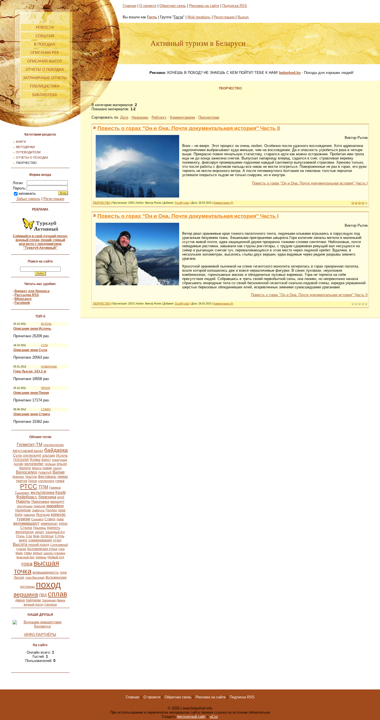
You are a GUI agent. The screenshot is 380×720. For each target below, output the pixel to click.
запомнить (27, 193)
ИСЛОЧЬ (46, 323)
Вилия (59, 472)
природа (39, 506)
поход (48, 584)
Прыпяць (39, 527)
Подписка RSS (234, 6)
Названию (140, 117)
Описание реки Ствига (31, 414)
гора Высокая (35, 577)
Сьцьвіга (37, 519)
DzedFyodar (182, 202)
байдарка (56, 450)
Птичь (20, 536)
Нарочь (23, 501)
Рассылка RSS (26, 295)
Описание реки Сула (30, 350)
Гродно (51, 510)
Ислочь (62, 456)
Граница (55, 487)
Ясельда (43, 515)
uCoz (214, 716)
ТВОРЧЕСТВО (26, 162)
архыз (38, 553)
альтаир (48, 456)
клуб (60, 497)
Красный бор (25, 557)
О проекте (147, 6)
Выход (243, 17)
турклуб (44, 472)
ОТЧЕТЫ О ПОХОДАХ (32, 157)
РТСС (28, 486)
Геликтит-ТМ (29, 444)
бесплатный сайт (191, 716)
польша (50, 464)
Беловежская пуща (42, 549)
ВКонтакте (23, 299)
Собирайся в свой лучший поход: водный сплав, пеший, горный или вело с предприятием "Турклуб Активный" (40, 242)
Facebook (22, 303)
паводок (29, 514)
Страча (26, 528)
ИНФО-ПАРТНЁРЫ (40, 634)
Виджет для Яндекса (32, 291)
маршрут (57, 502)
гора (27, 564)
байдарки (33, 600)
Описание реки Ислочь (32, 329)
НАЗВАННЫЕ (49, 366)
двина (20, 600)
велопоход (25, 532)
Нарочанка (40, 501)
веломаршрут (26, 523)
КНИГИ (21, 141)
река (61, 510)
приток (21, 481)
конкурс (58, 514)
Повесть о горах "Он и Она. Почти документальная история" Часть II (309, 295)
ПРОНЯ (45, 388)
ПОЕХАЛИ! (21, 459)
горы (28, 553)
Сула (17, 455)
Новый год (56, 557)
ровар (47, 468)
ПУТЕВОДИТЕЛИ (28, 152)
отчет (57, 540)
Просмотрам (208, 117)
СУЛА (44, 345)
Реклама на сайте (204, 6)
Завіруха (38, 510)
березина (47, 497)
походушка (25, 506)
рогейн (18, 464)
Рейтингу (159, 117)
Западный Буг (55, 532)
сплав (57, 594)
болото (25, 468)
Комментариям (182, 117)
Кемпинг (18, 476)
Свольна (51, 604)
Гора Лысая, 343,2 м (29, 371)
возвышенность (46, 572)
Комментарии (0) (223, 202)
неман (63, 476)
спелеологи (46, 480)
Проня (32, 480)
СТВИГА (46, 409)
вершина (26, 594)
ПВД (43, 595)
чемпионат (49, 524)
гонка (59, 481)
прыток (31, 477)
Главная (129, 6)
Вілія (36, 536)
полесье (47, 536)
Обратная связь (172, 6)
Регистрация (53, 199)
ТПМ (43, 487)
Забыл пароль (28, 199)
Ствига (50, 519)
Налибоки (23, 510)
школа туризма (54, 553)
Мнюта (36, 468)
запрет (39, 532)
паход (57, 468)
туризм (23, 519)
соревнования (40, 540)
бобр (19, 515)
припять (53, 528)
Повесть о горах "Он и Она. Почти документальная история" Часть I (310, 183)
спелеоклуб (32, 456)
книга (23, 540)
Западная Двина (53, 600)
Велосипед (26, 472)
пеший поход (38, 545)
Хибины (41, 557)
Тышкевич (22, 492)
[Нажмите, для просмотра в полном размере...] (137, 196)
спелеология (53, 445)
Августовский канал (28, 451)
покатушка (59, 459)
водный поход (33, 604)
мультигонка (42, 492)
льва (60, 519)
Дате (124, 117)
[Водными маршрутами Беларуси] (40, 626)
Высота (20, 544)
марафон (55, 506)
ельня (62, 464)
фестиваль (47, 476)
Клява (35, 460)
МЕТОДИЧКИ (25, 147)
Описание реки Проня (31, 393)
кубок (63, 524)
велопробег (34, 464)
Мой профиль (199, 17)
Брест (46, 460)
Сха (29, 536)
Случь (59, 536)
